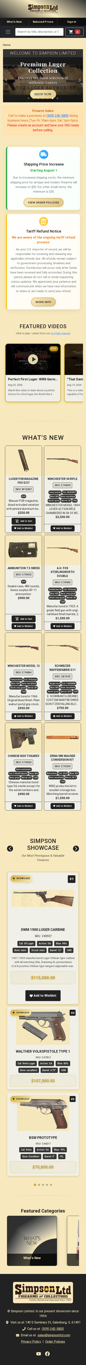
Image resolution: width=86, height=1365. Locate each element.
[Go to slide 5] (51, 1185)
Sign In (71, 21)
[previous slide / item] (6, 79)
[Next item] (76, 849)
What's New (14, 21)
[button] (28, 98)
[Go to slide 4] (47, 1185)
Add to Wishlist (25, 528)
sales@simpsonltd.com (54, 1335)
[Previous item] (10, 849)
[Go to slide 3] (43, 1185)
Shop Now (43, 94)
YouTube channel (60, 333)
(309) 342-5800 (58, 116)
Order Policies (55, 1342)
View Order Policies (43, 202)
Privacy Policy (31, 1342)
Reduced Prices (43, 21)
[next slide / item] (80, 79)
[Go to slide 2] (39, 1185)
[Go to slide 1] (35, 1184)
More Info (43, 302)
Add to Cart (26, 521)
